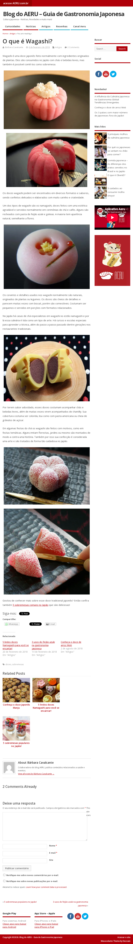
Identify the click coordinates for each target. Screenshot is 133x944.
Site (51, 860)
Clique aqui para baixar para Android (14, 925)
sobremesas (18, 664)
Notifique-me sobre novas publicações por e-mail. (32, 881)
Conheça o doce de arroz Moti (71, 643)
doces (8, 664)
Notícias (31, 26)
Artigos (46, 26)
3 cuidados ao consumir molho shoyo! (116, 192)
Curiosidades (12, 26)
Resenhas (61, 26)
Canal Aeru (79, 26)
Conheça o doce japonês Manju (16, 706)
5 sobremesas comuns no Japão (30, 604)
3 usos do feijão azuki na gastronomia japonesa (43, 645)
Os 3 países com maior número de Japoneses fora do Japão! (111, 114)
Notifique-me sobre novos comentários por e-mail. (32, 875)
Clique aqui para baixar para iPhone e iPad (46, 925)
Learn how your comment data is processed (46, 887)
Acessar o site (123, 937)
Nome (53, 845)
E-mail (53, 852)
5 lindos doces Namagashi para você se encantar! (16, 645)
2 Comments (73, 47)
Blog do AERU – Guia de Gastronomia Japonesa (63, 14)
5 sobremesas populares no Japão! (16, 745)
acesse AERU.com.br (16, 3)
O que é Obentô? (116, 175)
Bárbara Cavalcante (14, 47)
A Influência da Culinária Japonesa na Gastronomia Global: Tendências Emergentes (112, 99)
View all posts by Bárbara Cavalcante (36, 773)
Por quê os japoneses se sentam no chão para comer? (119, 151)
